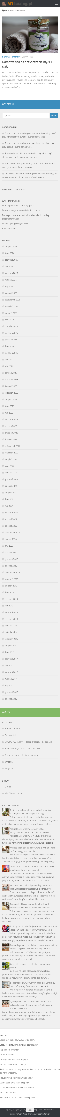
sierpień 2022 (11, 459)
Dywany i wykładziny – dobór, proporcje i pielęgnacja (28, 742)
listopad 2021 (11, 486)
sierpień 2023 (11, 399)
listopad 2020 (11, 526)
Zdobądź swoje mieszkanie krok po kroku (21, 210)
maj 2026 (9, 266)
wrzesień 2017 (11, 639)
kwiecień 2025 (11, 333)
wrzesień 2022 (11, 452)
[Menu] (56, 3)
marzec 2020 (11, 539)
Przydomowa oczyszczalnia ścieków (16, 1078)
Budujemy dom (9, 228)
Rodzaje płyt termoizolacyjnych (14, 1059)
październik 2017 (12, 632)
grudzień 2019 (11, 559)
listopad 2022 (11, 439)
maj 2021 (9, 506)
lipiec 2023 (9, 406)
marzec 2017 (11, 679)
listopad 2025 (11, 293)
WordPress (22, 1114)
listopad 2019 (11, 566)
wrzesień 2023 (11, 393)
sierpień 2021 (11, 492)
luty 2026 (9, 286)
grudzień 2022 (11, 432)
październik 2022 (12, 446)
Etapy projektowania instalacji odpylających (19, 1045)
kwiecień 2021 (11, 512)
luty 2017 (9, 685)
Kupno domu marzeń (9, 1049)
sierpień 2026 (11, 246)
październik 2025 (12, 299)
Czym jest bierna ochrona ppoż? (14, 1082)
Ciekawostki (10, 735)
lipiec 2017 (9, 652)
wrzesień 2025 (11, 306)
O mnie (8, 786)
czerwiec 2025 (11, 326)
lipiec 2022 (9, 466)
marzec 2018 (11, 625)
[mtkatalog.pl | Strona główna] (22, 3)
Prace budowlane (8, 1092)
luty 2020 (9, 546)
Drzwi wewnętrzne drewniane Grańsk (17, 1087)
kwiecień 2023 (11, 419)
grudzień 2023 (11, 379)
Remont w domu (7, 1054)
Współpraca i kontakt (14, 793)
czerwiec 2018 (11, 619)
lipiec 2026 (9, 253)
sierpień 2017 (11, 645)
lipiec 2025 (9, 319)
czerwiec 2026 (11, 260)
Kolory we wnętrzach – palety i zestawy (22, 748)
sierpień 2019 (11, 585)
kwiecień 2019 (11, 612)
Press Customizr (43, 1114)
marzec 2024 (11, 359)
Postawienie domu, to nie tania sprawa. (17, 1097)
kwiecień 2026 (11, 273)
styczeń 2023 (11, 426)
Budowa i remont (11, 57)
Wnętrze (9, 762)
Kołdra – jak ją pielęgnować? (15, 223)
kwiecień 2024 (11, 353)
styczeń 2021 (11, 519)
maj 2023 (9, 413)
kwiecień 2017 (11, 672)
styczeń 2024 (11, 373)
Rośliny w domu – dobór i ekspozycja (21, 755)
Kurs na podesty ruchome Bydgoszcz (19, 205)
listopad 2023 (11, 386)
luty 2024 (9, 366)
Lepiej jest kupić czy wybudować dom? (17, 1040)
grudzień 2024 (11, 339)
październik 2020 (12, 532)
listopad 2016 (11, 699)
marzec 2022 (11, 472)
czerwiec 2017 (11, 659)
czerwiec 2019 (11, 599)
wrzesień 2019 (11, 579)
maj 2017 (9, 665)
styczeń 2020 (11, 552)
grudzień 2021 (11, 479)
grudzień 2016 (11, 692)
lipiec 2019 (9, 592)
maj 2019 (9, 605)
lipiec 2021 (9, 499)
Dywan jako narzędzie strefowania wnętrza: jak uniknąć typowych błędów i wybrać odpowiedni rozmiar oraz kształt (30, 1005)
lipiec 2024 (9, 346)
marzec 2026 (11, 279)
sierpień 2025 (11, 313)
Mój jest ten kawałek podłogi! (13, 1064)
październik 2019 (12, 572)
